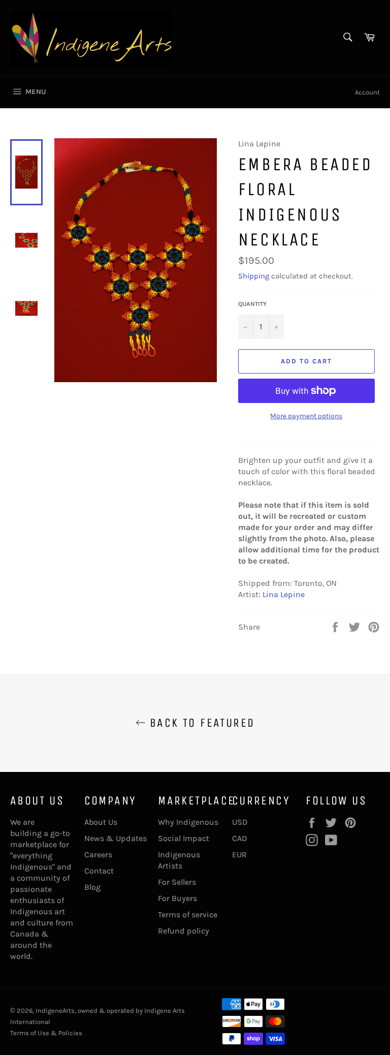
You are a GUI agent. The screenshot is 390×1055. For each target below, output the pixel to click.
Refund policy (183, 931)
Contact (99, 871)
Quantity (252, 303)
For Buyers (177, 898)
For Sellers (177, 882)
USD (240, 822)
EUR (239, 854)
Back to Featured (200, 723)
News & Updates (115, 838)
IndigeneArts (55, 1010)
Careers (98, 854)
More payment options (306, 416)
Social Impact (183, 838)
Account (367, 92)
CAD (239, 838)
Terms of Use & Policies (46, 1033)
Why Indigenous (188, 822)
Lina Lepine (284, 594)
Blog (92, 887)
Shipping (253, 276)
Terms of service (187, 914)
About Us (100, 822)
